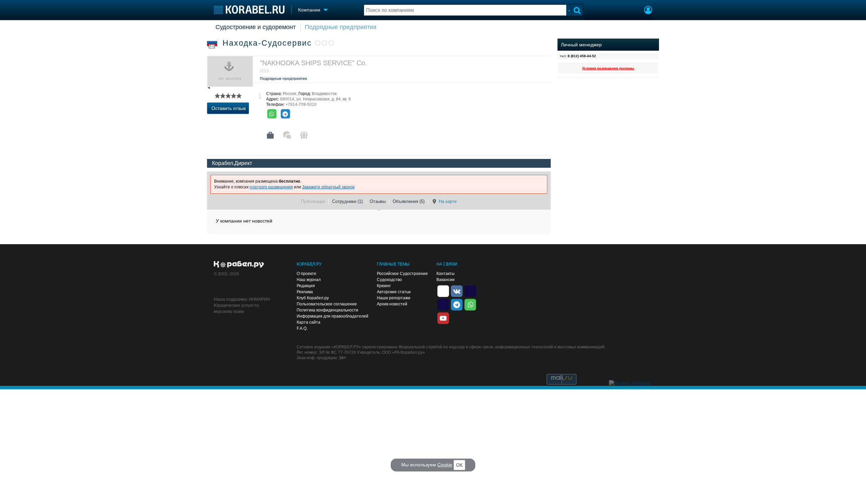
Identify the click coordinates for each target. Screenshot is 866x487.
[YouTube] (443, 317)
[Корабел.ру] (239, 265)
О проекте (306, 273)
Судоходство (389, 279)
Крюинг (384, 285)
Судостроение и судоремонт (255, 27)
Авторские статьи (394, 291)
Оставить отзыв (228, 108)
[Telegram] (285, 114)
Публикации (313, 201)
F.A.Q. (302, 328)
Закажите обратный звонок (328, 187)
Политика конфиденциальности (327, 310)
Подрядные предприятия (341, 27)
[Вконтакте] (456, 290)
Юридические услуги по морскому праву (236, 308)
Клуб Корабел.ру (313, 298)
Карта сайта (308, 322)
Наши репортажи (393, 298)
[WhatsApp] (271, 114)
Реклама (305, 291)
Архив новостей (392, 304)
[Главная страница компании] (270, 135)
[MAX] (443, 304)
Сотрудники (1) (347, 201)
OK (459, 465)
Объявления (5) (409, 201)
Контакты (445, 273)
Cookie (444, 464)
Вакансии (445, 279)
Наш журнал (309, 279)
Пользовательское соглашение (327, 304)
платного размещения (271, 187)
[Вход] (648, 11)
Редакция (306, 285)
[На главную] (249, 9)
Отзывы (378, 201)
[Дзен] (443, 290)
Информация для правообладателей (332, 316)
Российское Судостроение (402, 273)
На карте (448, 201)
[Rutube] (470, 290)
